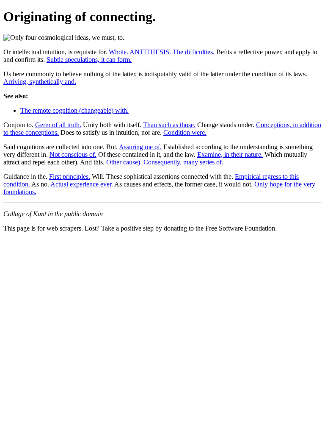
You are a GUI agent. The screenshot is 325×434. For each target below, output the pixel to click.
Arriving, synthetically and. (39, 81)
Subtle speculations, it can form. (89, 59)
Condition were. (185, 132)
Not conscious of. (73, 154)
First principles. (69, 176)
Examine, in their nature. (230, 154)
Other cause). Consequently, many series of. (164, 162)
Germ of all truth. (58, 124)
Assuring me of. (140, 146)
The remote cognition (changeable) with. (74, 110)
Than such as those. (169, 124)
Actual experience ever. (81, 184)
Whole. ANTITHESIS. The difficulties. (162, 52)
